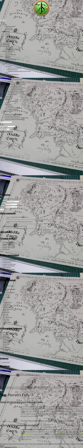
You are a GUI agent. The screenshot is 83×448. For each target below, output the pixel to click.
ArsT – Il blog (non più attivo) (9, 242)
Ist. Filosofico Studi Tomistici (9, 260)
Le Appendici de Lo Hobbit (16, 86)
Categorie (2, 124)
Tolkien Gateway (6, 312)
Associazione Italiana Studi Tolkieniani (74, 17)
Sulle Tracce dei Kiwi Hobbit (16, 79)
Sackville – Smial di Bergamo (9, 265)
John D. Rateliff (6, 344)
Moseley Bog (63, 443)
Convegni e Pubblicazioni (10, 54)
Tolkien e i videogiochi (12, 101)
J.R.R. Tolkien (6, 46)
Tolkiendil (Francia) (7, 272)
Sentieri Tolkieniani (7, 267)
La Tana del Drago (6, 42)
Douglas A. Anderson (7, 340)
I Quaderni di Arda (6, 44)
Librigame (7, 102)
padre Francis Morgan (71, 443)
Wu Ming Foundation (7, 322)
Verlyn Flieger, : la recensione (22, 221)
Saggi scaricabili (8, 52)
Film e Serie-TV (8, 66)
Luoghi (46, 420)
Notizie (49, 420)
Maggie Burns (57, 443)
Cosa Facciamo (6, 31)
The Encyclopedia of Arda (8, 307)
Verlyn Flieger (5, 350)
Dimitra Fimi (5, 339)
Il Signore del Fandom (12, 94)
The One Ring (10, 106)
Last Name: (2, 206)
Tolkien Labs (8, 56)
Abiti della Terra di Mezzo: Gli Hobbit (15, 91)
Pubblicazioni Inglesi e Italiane (11, 49)
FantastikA (7, 32)
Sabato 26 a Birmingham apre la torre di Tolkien (21, 402)
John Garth (5, 345)
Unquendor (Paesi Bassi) (8, 274)
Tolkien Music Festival (7, 317)
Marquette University (7, 302)
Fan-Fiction (10, 81)
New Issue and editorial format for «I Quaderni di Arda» (17, 117)
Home (4, 23)
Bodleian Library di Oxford (8, 285)
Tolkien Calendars (9, 97)
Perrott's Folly (65, 420)
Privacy (1, 447)
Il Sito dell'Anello (6, 295)
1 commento (71, 420)
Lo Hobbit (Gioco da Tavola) (14, 107)
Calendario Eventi (6, 111)
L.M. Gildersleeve (6, 347)
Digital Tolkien (6, 290)
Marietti (4, 300)
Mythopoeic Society (7, 262)
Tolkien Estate (6, 310)
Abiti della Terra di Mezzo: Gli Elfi (15, 92)
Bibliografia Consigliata (8, 51)
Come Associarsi (9, 29)
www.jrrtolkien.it (3, 370)
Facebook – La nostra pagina (9, 245)
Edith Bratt (51, 443)
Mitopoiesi (7, 34)
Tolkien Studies (6, 319)
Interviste (7, 61)
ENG (4, 112)
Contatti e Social (8, 28)
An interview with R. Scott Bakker (12, 116)
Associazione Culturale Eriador (9, 259)
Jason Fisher (5, 342)
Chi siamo (5, 24)
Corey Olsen (5, 334)
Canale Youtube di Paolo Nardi (9, 289)
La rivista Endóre (6, 297)
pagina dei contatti (25, 388)
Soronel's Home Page (7, 305)
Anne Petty (5, 332)
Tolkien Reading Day (9, 37)
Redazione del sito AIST (10, 26)
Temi (4, 64)
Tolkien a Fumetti (9, 96)
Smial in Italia (10, 76)
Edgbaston (59, 420)
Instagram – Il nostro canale (8, 247)
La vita (6, 47)
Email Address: (3, 201)
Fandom (7, 72)
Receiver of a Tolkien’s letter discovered (13, 119)
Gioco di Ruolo (8, 104)
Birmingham (54, 420)
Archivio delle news (40, 420)
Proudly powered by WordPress (10, 447)
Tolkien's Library (6, 320)
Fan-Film (10, 77)
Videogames (8, 99)
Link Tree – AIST (6, 249)
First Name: (2, 204)
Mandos (4, 299)
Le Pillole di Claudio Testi (10, 59)
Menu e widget (3, 20)
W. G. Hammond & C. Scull (8, 352)
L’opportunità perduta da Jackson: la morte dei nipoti (19, 71)
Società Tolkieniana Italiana (8, 269)
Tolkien (34, 443)
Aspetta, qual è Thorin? (13, 69)
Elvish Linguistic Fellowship (9, 292)
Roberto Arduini (32, 420)
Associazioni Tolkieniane (13, 74)
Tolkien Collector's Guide (8, 309)
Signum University (6, 304)
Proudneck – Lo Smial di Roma (9, 264)
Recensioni (7, 57)
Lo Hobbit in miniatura (12, 109)
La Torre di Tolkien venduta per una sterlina (19, 425)
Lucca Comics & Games (10, 39)
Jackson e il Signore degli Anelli (14, 67)
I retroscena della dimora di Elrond (17, 87)
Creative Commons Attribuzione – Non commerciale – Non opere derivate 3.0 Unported (44, 387)
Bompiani (5, 287)
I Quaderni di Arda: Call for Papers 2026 (13, 114)
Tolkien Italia (5, 314)
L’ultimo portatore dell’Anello (16, 89)
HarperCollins (5, 294)
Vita (37, 443)
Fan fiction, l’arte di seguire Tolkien (17, 82)
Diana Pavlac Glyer (6, 337)
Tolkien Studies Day (9, 36)
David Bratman (6, 335)
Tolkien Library (6, 315)
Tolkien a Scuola (8, 62)
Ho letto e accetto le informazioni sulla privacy (11, 198)
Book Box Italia (8, 221)
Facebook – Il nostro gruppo (9, 244)
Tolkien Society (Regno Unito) (9, 270)
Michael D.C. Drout (6, 349)
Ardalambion (5, 284)
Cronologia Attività (9, 41)
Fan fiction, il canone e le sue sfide (17, 84)
